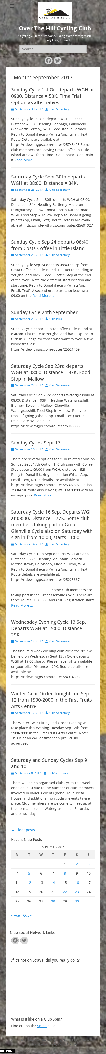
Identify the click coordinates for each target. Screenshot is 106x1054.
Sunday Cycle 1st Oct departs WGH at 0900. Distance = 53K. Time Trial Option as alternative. (52, 96)
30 (77, 901)
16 (77, 882)
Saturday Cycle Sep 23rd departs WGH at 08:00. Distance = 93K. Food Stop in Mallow (50, 372)
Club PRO (55, 319)
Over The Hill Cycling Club (55, 28)
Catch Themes (67, 1044)
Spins (42, 1025)
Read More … (25, 160)
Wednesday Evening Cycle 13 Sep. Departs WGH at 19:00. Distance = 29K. (48, 628)
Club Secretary (59, 109)
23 (77, 891)
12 (29, 882)
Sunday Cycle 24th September (44, 312)
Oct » (27, 915)
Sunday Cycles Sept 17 (35, 443)
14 (53, 882)
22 (65, 891)
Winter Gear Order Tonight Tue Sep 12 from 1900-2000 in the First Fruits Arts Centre (51, 700)
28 (53, 901)
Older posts (23, 829)
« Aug (15, 915)
